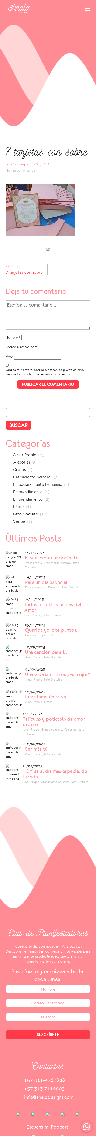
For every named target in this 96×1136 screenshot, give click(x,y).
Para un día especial (46, 582)
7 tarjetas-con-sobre (24, 272)
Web (9, 356)
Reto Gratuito (25, 514)
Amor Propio (25, 454)
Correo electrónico (21, 347)
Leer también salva (45, 697)
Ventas (19, 521)
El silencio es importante (52, 558)
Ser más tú (36, 749)
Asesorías (21, 462)
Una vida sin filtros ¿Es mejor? (57, 674)
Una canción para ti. (46, 652)
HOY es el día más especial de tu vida (54, 774)
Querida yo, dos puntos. (51, 630)
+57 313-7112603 (44, 1089)
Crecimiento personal (32, 477)
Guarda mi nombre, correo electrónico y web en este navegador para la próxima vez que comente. (45, 372)
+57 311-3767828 (44, 1080)
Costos (19, 469)
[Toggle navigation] (87, 8)
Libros (18, 506)
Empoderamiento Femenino (37, 484)
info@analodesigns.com (49, 1097)
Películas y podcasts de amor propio (54, 721)
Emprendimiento (28, 492)
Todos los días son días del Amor (53, 607)
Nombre (13, 337)
